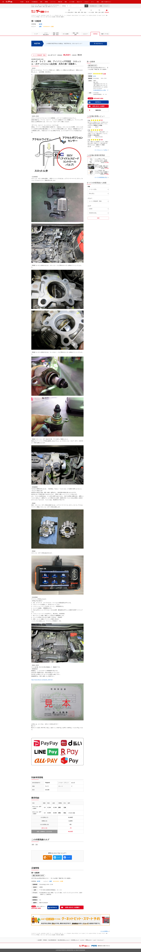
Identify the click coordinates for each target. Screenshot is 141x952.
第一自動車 (82, 15)
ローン (92, 1)
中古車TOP (33, 15)
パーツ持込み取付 (69, 12)
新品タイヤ (79, 1)
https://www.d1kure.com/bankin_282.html (42, 679)
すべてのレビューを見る (101, 150)
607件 (40, 24)
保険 (98, 1)
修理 (33, 844)
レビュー (85, 34)
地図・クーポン (105, 34)
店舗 (101, 6)
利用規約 (45, 940)
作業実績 (107, 12)
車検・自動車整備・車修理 (43, 15)
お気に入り (94, 6)
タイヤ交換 (71, 1)
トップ (36, 34)
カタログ (86, 1)
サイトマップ (100, 940)
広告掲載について (75, 940)
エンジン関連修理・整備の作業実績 (71, 15)
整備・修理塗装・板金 (56, 33)
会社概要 (40, 940)
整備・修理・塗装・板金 (80, 12)
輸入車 (27, 1)
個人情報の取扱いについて (64, 940)
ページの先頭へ (104, 931)
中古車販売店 (35, 1)
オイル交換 (91, 12)
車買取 (46, 1)
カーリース (53, 1)
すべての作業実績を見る (101, 177)
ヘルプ (94, 940)
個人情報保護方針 (52, 940)
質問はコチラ (89, 940)
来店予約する (53, 907)
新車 (41, 1)
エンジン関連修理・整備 (56, 15)
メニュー (106, 6)
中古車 (21, 1)
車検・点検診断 (75, 33)
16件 (40, 26)
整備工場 (60, 1)
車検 (66, 1)
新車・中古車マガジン (106, 1)
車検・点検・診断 (99, 12)
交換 (36, 844)
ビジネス (82, 940)
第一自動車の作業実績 (91, 15)
